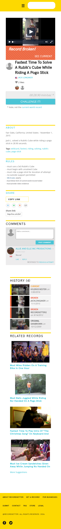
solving (37, 148)
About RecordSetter (13, 497)
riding (30, 148)
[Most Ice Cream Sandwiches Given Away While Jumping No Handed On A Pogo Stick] (30, 450)
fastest (23, 148)
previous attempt (46, 262)
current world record (32, 107)
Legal (41, 506)
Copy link (14, 199)
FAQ (25, 506)
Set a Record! (33, 497)
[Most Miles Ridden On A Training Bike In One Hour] (30, 352)
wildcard (15, 148)
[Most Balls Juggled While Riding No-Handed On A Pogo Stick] (30, 384)
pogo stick (16, 151)
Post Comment (44, 242)
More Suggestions (18, 472)
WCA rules (11, 178)
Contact (16, 506)
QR (25, 205)
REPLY (24, 259)
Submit (6, 506)
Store (32, 506)
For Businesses (50, 497)
